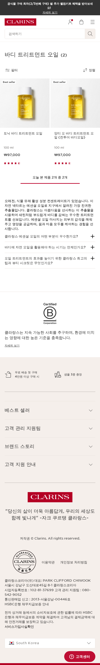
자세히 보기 (12, 345)
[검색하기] (90, 34)
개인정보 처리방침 (73, 586)
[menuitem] (70, 22)
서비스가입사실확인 (19, 651)
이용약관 (48, 586)
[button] (50, 236)
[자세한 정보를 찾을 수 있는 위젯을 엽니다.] (79, 657)
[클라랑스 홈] (20, 22)
